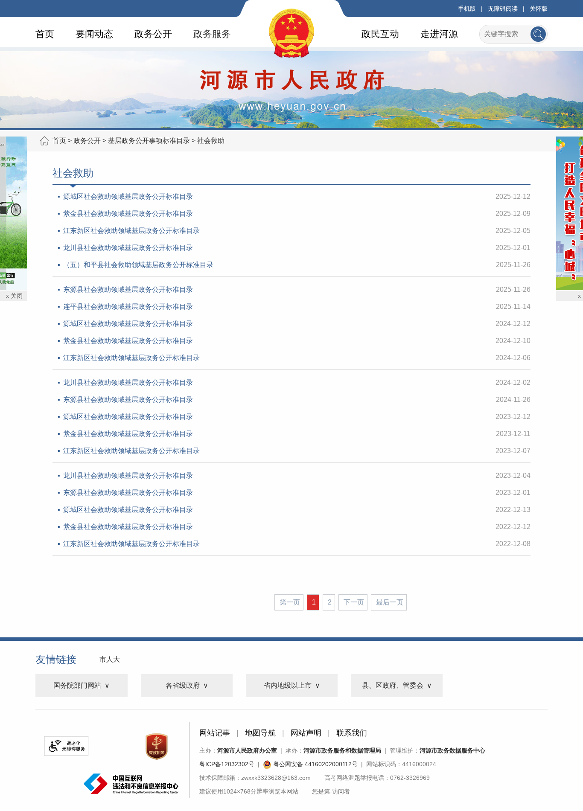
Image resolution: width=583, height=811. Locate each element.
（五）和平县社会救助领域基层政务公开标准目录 (138, 264)
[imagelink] (66, 746)
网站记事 (214, 733)
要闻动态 (94, 34)
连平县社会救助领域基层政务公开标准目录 (128, 306)
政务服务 (212, 34)
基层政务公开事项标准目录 (149, 140)
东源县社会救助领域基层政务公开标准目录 (128, 289)
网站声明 (306, 733)
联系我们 (351, 733)
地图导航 (260, 733)
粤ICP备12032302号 (226, 764)
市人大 (109, 659)
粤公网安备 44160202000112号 (314, 764)
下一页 (354, 602)
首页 (44, 34)
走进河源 (439, 34)
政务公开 (153, 34)
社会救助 (210, 140)
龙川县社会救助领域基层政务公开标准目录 (128, 247)
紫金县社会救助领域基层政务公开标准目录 (128, 213)
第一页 (290, 602)
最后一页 (389, 602)
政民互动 (380, 34)
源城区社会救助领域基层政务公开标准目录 (128, 196)
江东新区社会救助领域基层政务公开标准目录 (131, 230)
